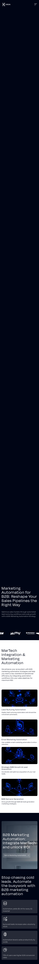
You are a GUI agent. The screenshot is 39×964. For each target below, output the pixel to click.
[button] (22, 4)
